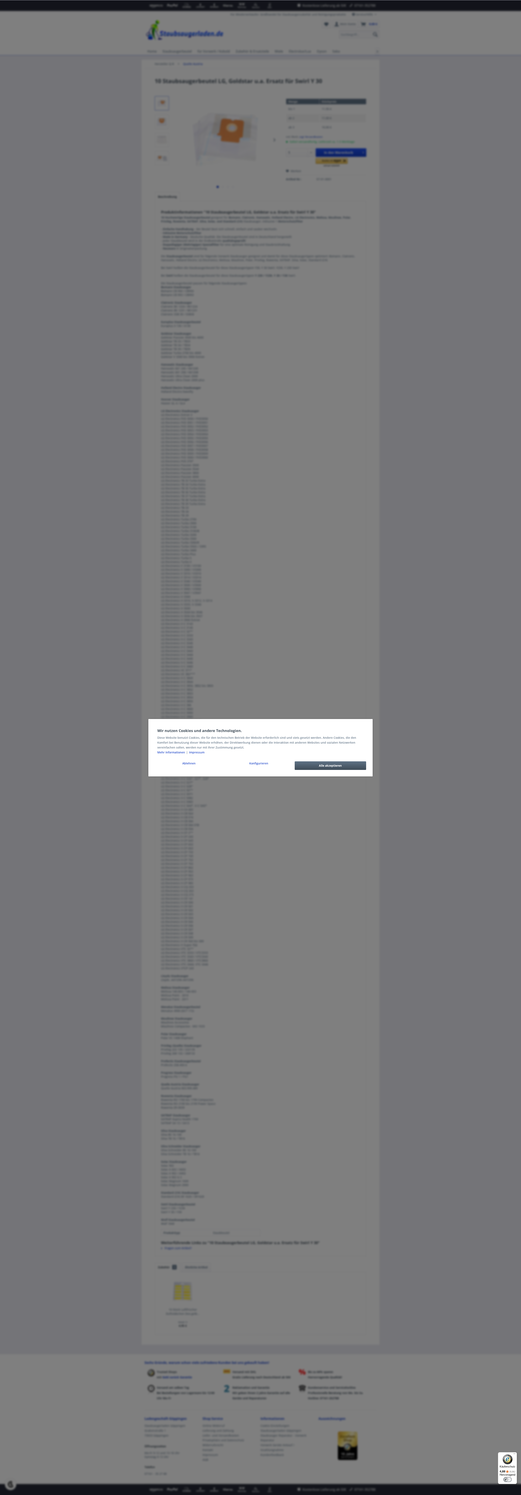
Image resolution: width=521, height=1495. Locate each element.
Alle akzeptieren (330, 765)
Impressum (197, 752)
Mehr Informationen (171, 752)
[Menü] (514, 1454)
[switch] (507, 1479)
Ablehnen (189, 763)
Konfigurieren (258, 763)
